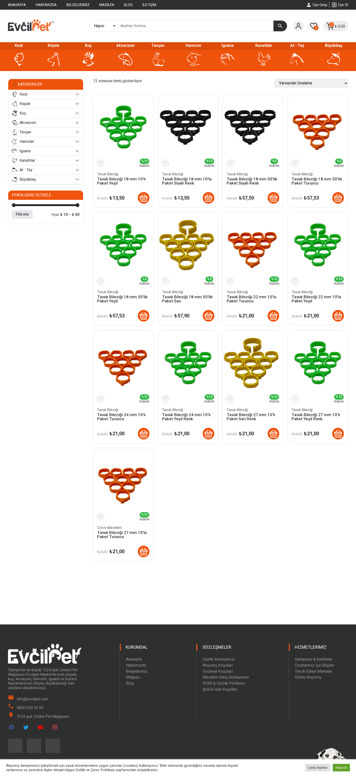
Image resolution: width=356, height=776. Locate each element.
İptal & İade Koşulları (220, 689)
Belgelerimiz (78, 5)
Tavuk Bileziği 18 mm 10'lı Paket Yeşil (121, 181)
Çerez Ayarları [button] (317, 767)
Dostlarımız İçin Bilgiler (314, 665)
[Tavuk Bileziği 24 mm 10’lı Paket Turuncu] (143, 433)
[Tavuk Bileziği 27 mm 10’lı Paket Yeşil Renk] (338, 433)
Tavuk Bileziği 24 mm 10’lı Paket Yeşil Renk (186, 416)
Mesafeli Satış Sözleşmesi (226, 677)
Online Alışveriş (308, 677)
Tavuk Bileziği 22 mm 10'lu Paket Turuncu (251, 298)
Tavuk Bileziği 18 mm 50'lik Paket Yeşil (122, 298)
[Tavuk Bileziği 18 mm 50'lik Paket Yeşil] (143, 316)
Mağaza (106, 5)
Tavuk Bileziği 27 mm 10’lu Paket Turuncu (122, 534)
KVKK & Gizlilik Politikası (224, 683)
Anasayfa (17, 5)
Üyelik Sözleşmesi (218, 659)
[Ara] (280, 26)
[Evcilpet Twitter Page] (26, 727)
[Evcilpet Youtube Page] (40, 727)
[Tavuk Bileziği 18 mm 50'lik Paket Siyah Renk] (273, 198)
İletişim (149, 5)
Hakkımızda (46, 5)
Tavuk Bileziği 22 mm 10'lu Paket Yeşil (316, 298)
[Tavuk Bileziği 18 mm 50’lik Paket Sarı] (208, 316)
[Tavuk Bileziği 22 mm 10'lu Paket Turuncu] (273, 316)
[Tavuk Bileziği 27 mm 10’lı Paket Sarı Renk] (273, 433)
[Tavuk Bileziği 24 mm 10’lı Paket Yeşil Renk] (208, 433)
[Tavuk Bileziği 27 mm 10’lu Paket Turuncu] (143, 551)
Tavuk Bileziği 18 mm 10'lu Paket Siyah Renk (187, 181)
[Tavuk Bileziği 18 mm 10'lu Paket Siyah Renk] (208, 198)
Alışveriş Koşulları (218, 665)
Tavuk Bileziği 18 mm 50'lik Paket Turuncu (317, 181)
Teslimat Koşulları (218, 671)
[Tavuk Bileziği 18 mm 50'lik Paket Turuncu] (338, 198)
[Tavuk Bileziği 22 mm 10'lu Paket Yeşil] (338, 316)
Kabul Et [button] (341, 767)
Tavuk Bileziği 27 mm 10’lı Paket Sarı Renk (251, 416)
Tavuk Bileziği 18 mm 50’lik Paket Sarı (187, 298)
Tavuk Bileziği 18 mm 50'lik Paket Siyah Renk (252, 181)
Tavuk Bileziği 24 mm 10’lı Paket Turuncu (121, 416)
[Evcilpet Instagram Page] (55, 727)
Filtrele (22, 214)
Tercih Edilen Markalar (313, 671)
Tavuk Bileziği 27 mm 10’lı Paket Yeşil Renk (316, 416)
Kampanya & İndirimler (314, 659)
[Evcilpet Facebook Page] (11, 727)
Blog (128, 5)
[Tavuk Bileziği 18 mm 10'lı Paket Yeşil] (143, 198)
